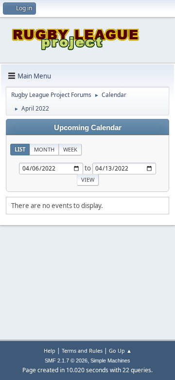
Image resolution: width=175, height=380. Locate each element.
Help (49, 350)
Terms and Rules (82, 350)
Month (44, 149)
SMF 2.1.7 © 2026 (66, 360)
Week (70, 149)
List (20, 149)
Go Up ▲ (120, 350)
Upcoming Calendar (88, 128)
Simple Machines (110, 360)
